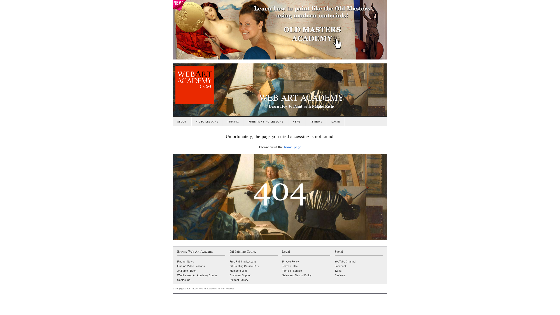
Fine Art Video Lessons (191, 266)
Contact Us (183, 280)
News (297, 121)
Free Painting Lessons (266, 121)
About (182, 121)
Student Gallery (239, 280)
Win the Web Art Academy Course (197, 275)
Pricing (233, 121)
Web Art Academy (301, 97)
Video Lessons (207, 121)
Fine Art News (185, 261)
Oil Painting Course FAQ (244, 266)
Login (335, 121)
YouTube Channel (345, 261)
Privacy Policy (290, 261)
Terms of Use (290, 266)
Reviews (316, 121)
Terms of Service (292, 270)
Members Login (239, 270)
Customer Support (240, 275)
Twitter (338, 270)
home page (292, 146)
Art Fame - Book (186, 270)
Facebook (340, 266)
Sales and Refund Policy (297, 275)
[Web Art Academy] (193, 103)
